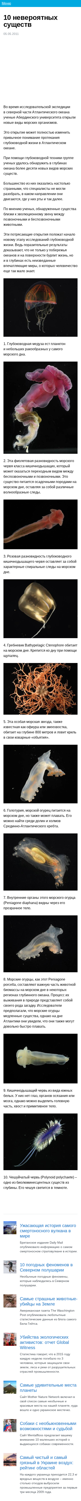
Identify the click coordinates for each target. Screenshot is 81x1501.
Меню (6, 3)
